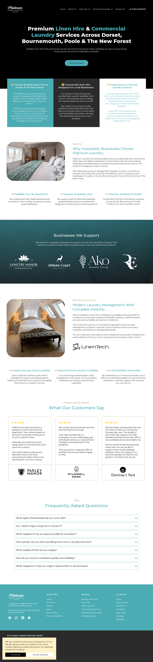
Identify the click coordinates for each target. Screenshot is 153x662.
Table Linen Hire (88, 606)
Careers (49, 606)
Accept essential (40, 655)
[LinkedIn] (22, 618)
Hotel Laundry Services (91, 609)
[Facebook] (10, 618)
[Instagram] (16, 618)
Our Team (50, 603)
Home (49, 599)
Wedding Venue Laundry (91, 613)
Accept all (15, 655)
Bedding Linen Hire (89, 599)
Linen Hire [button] (83, 9)
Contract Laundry (88, 616)
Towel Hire (85, 603)
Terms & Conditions (54, 616)
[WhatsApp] (29, 618)
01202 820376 (139, 9)
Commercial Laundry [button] (102, 9)
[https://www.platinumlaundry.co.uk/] (15, 9)
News (48, 609)
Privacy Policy (52, 613)
